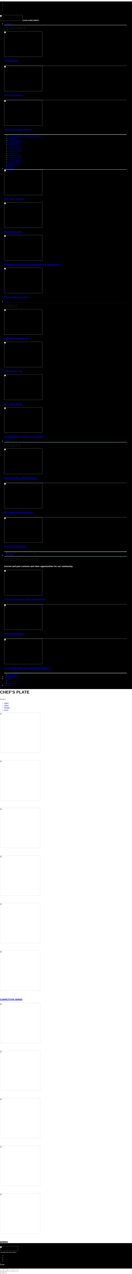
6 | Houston (6, 757)
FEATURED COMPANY (14, 147)
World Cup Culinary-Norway (18, 129)
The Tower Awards (13, 404)
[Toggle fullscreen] (10, 1270)
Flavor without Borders (15, 546)
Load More (4, 1242)
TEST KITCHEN (9, 168)
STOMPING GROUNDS (14, 162)
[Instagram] (5, 6)
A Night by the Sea (13, 371)
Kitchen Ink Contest (14, 633)
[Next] (4, 1273)
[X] (5, 4)
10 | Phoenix (6, 1047)
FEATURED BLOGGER (14, 160)
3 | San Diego (7, 804)
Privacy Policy (12, 681)
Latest (6, 703)
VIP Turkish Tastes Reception (18, 512)
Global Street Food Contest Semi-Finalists (25, 599)
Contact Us (8, 679)
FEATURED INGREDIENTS (15, 155)
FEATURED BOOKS (13, 153)
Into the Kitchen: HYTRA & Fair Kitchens (24, 436)
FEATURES (8, 24)
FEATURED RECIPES (14, 142)
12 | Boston (6, 852)
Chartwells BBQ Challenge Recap (20, 478)
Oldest (6, 705)
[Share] (5, 1270)
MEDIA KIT (8, 685)
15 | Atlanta (6, 899)
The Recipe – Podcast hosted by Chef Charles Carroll (24, 136)
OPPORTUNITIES (9, 555)
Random (7, 707)
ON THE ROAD (12, 138)
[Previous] (1, 1273)
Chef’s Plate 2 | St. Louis (14, 947)
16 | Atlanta (6, 1237)
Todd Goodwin (11, 61)
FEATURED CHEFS (13, 144)
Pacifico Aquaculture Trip (16, 338)
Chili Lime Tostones (14, 199)
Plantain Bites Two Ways (16, 297)
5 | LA (3, 1142)
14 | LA (3, 1190)
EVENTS (7, 441)
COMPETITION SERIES (11, 999)
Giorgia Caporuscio (13, 95)
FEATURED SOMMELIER (15, 151)
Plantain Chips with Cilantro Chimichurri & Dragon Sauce (32, 264)
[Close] (1, 1270)
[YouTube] (5, 9)
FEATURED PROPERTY (14, 157)
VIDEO (6, 302)
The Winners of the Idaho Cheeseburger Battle (27, 668)
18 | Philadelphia (9, 1095)
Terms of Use (12, 683)
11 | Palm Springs (9, 995)
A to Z (6, 710)
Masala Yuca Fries (13, 232)
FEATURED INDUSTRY (14, 149)
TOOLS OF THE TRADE (14, 140)
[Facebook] (5, 2)
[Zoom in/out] (15, 1270)
